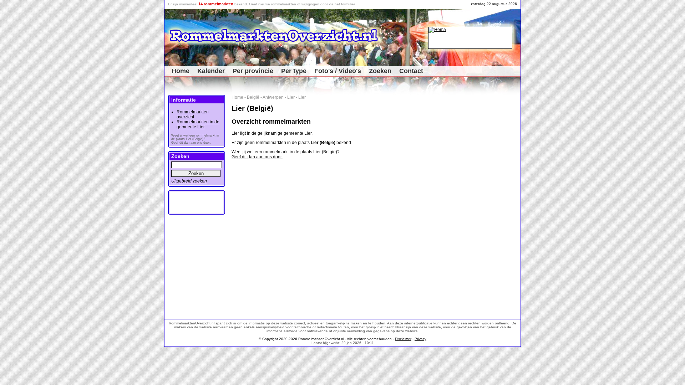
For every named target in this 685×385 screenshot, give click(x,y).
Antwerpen (273, 97)
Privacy (420, 339)
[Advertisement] (496, 202)
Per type (293, 71)
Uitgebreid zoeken (189, 181)
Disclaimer (403, 339)
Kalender (211, 71)
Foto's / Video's (337, 71)
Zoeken (380, 71)
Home (180, 71)
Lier (291, 97)
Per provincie (253, 71)
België (253, 97)
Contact (411, 71)
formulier (348, 4)
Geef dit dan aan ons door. (257, 156)
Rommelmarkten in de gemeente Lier (198, 124)
